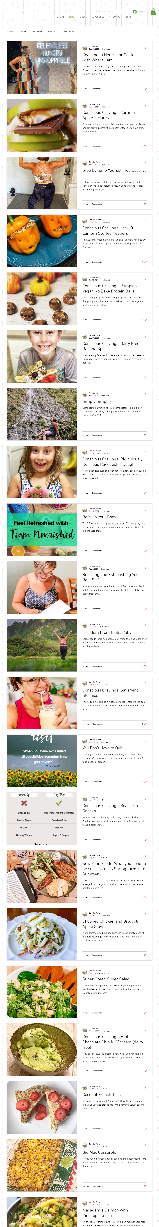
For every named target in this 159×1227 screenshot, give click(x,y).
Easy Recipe (68, 32)
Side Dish (52, 32)
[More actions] (146, 48)
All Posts (11, 32)
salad (23, 32)
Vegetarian (37, 32)
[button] (153, 11)
